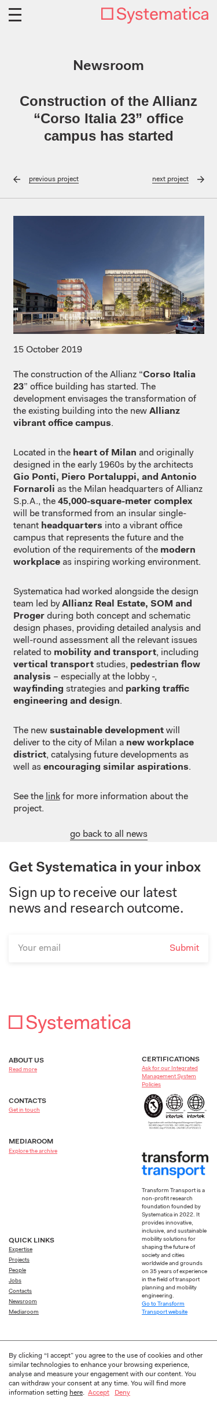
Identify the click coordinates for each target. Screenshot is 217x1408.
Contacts (20, 1292)
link (53, 797)
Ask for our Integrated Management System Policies (170, 1077)
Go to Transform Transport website (164, 1308)
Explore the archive (33, 1152)
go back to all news (109, 834)
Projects (19, 1260)
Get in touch (24, 1110)
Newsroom (23, 1302)
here (76, 1392)
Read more (23, 1070)
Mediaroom (24, 1312)
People (17, 1271)
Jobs (15, 1281)
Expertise (20, 1250)
